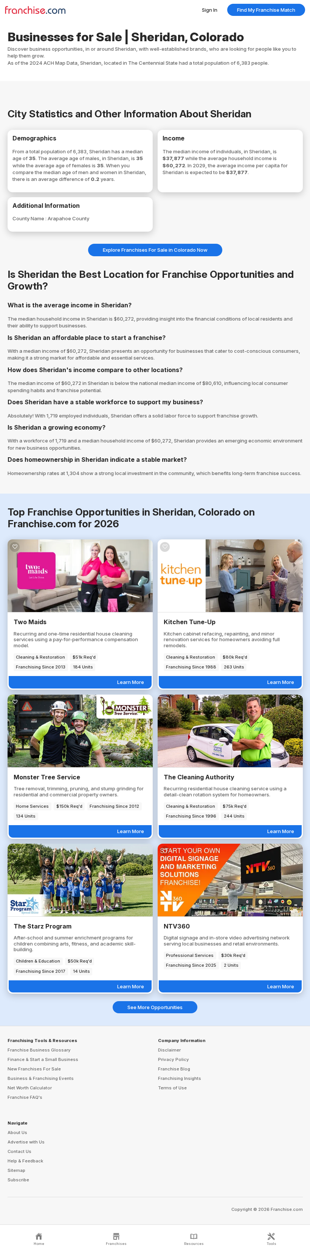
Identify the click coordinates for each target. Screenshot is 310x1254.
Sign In (209, 10)
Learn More (130, 682)
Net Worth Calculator (30, 1087)
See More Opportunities (155, 1007)
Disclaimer (169, 1050)
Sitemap (16, 1170)
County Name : (30, 218)
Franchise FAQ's (25, 1097)
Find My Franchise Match (266, 10)
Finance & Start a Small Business (43, 1059)
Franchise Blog (174, 1069)
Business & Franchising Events (41, 1078)
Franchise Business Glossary (39, 1050)
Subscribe (18, 1179)
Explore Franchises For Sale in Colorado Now (155, 250)
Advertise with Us (26, 1142)
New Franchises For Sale (34, 1069)
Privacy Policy (173, 1059)
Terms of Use (172, 1087)
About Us (17, 1132)
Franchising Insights (179, 1078)
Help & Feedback (25, 1161)
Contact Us (19, 1151)
